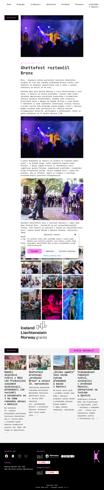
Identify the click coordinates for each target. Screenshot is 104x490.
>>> (6, 433)
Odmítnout (50, 251)
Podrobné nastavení (67, 251)
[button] (75, 234)
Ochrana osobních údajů (52, 255)
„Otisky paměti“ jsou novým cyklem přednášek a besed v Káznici (64, 379)
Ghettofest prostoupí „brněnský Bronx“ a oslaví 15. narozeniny (39, 377)
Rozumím (34, 251)
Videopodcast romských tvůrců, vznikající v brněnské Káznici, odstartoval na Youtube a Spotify (88, 383)
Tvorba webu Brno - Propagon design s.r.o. (52, 487)
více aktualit (85, 350)
